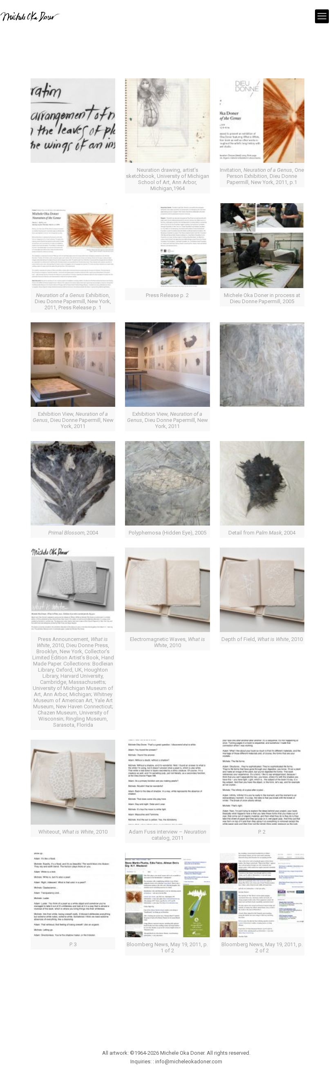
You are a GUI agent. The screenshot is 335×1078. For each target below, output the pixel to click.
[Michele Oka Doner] (30, 16)
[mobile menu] (322, 16)
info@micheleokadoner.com (188, 1061)
